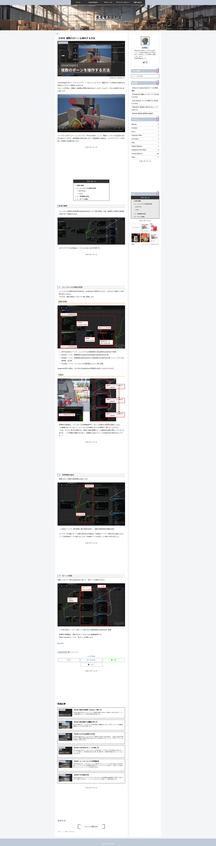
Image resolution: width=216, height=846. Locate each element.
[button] (91, 665)
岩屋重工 (145, 48)
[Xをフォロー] (146, 62)
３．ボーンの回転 (82, 199)
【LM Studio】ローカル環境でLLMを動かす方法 (145, 102)
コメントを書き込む (91, 826)
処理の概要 (80, 185)
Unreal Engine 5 (63, 652)
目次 (88, 181)
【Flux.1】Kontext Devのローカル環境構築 (145, 89)
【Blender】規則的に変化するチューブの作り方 (145, 108)
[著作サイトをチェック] (144, 62)
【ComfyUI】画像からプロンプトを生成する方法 (145, 95)
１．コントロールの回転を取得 (86, 188)
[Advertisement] (91, 160)
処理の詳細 (82, 191)
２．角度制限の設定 (83, 196)
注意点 (81, 193)
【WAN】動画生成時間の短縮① (142, 113)
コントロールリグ (74, 652)
